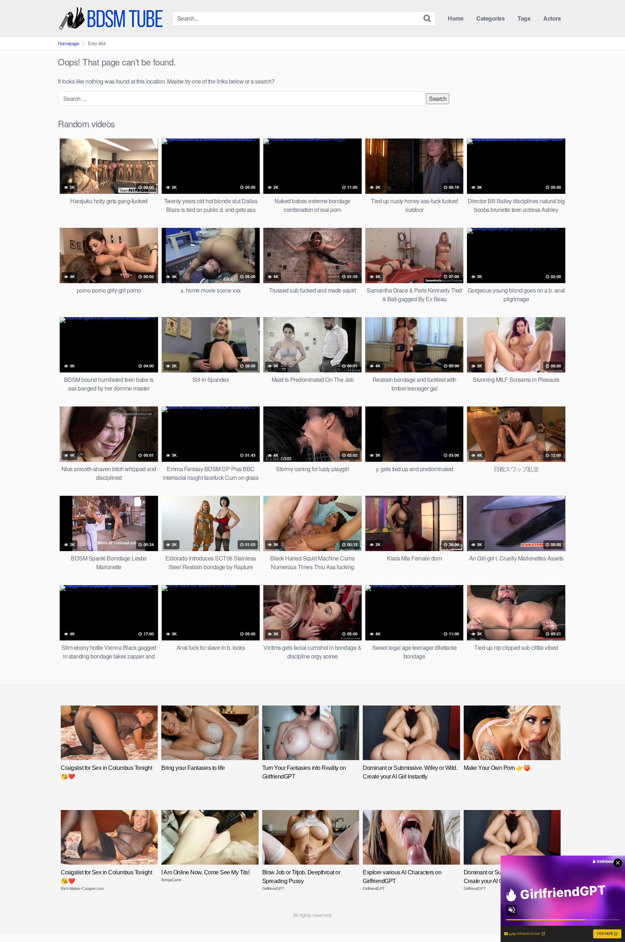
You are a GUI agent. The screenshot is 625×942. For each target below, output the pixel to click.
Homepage (68, 43)
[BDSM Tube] (112, 18)
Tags (524, 18)
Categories (490, 18)
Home (455, 18)
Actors (552, 18)
